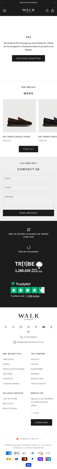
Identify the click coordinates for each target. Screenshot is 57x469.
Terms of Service (38, 383)
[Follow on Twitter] (13, 327)
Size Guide (7, 374)
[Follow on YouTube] (43, 327)
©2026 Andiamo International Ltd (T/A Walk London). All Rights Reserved (28, 446)
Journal (34, 364)
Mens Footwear (10, 408)
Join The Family (10, 398)
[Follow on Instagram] (20, 327)
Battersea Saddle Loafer (16, 136)
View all (28, 149)
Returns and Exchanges (13, 369)
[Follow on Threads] (28, 327)
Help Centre (8, 359)
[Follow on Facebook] (5, 327)
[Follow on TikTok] (51, 327)
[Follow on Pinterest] (36, 327)
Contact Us (8, 378)
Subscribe (41, 422)
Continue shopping (28, 58)
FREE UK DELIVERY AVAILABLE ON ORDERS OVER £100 (29, 235)
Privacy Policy (37, 378)
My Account (8, 403)
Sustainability (37, 369)
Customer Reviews (11, 383)
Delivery (6, 364)
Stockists (35, 374)
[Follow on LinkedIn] (28, 331)
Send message (28, 213)
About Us (35, 359)
